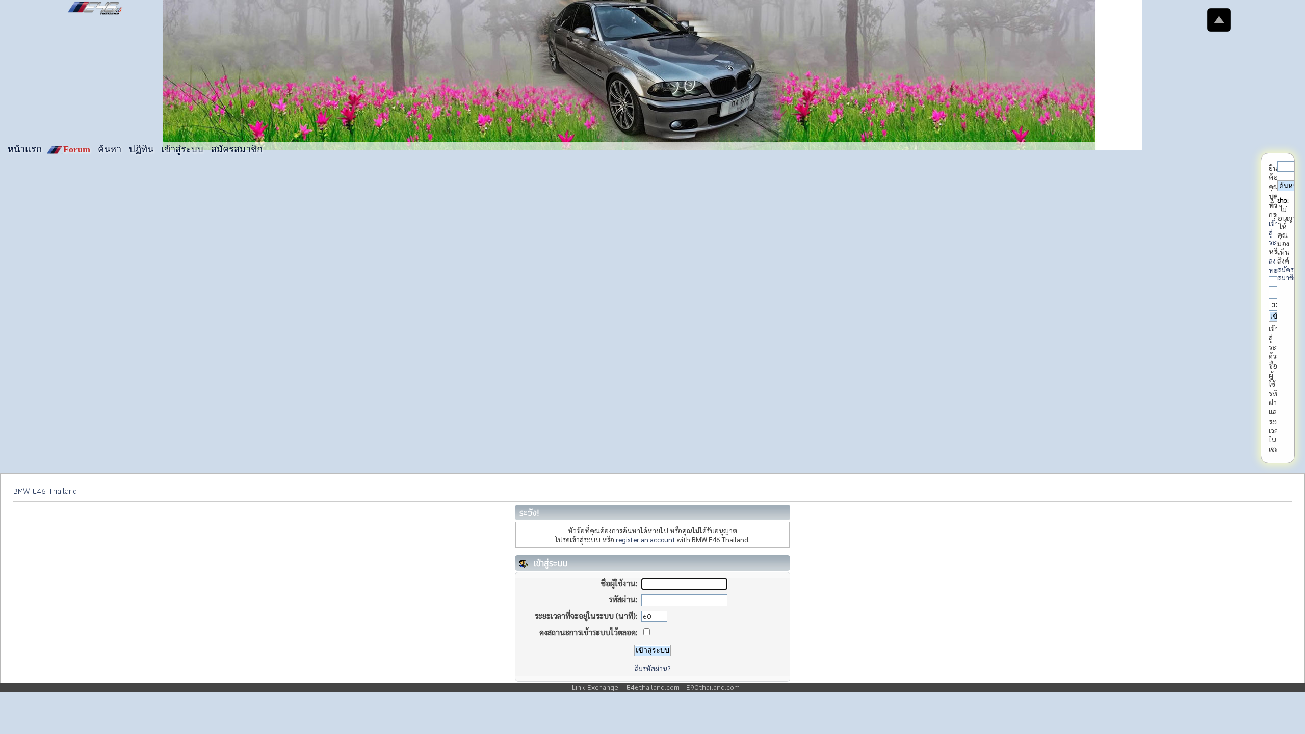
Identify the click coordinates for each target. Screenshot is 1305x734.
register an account (645, 539)
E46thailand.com (653, 687)
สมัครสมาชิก (1287, 273)
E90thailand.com (713, 687)
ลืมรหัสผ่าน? (652, 668)
